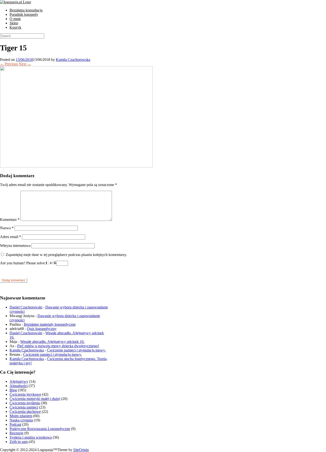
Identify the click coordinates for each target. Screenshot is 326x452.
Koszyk (15, 27)
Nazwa (7, 228)
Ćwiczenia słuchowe (25, 411)
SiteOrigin (81, 450)
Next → (25, 64)
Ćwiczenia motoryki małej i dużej (35, 399)
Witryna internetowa (15, 246)
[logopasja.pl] (15, 2)
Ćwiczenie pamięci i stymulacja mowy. (76, 350)
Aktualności (19, 386)
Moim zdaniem (21, 416)
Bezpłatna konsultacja (26, 10)
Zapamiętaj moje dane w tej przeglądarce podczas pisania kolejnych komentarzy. (66, 255)
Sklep (14, 23)
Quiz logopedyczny (42, 329)
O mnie (15, 19)
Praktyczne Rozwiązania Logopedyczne (40, 429)
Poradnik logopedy (24, 14)
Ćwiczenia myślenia (25, 403)
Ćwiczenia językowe (25, 394)
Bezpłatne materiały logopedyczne (50, 324)
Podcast (15, 424)
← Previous (9, 64)
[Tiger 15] (76, 166)
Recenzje (16, 433)
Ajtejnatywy (19, 381)
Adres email (10, 237)
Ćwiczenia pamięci (24, 407)
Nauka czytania (21, 420)
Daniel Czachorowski (26, 307)
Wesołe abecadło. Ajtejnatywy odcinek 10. (52, 342)
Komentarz (10, 220)
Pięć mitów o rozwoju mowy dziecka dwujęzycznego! (58, 346)
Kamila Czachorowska (73, 60)
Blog (13, 390)
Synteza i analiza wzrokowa (31, 437)
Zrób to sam (19, 442)
